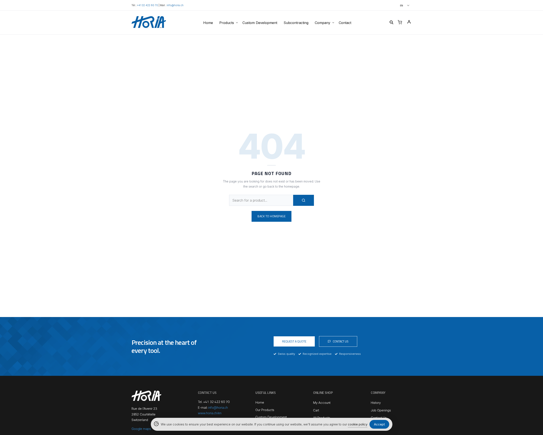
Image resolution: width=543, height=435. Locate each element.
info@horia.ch (175, 5)
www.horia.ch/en (209, 412)
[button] (399, 5)
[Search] (303, 200)
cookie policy (357, 424)
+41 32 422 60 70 (147, 5)
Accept (379, 424)
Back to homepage (271, 216)
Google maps (141, 429)
